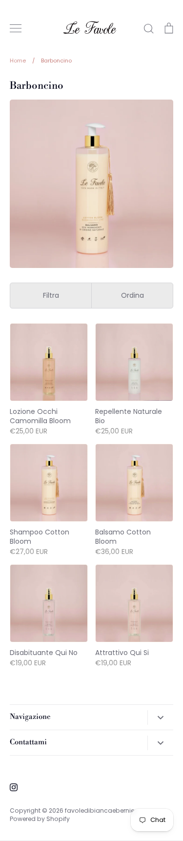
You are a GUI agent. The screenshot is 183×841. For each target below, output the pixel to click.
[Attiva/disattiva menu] (15, 28)
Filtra (51, 295)
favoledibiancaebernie (99, 810)
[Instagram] (13, 787)
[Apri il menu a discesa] (160, 717)
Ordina (132, 295)
